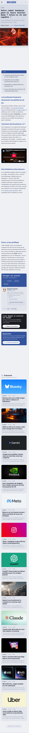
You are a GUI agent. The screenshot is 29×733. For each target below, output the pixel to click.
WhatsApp (6, 284)
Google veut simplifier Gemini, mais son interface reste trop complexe (13, 455)
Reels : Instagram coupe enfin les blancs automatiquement (14, 542)
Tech (3, 7)
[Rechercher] (21, 2)
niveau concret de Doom (11, 190)
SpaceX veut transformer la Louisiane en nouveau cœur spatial (11, 602)
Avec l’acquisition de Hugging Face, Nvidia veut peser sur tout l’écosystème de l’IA (13, 485)
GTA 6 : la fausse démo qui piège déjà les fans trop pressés (13, 657)
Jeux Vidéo (13, 308)
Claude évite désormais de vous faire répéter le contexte (13, 630)
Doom (8, 308)
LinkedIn (16, 281)
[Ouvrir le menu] (2, 2)
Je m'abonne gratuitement (12, 342)
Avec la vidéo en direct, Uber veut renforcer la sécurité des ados (13, 713)
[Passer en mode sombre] (25, 2)
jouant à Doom (21, 110)
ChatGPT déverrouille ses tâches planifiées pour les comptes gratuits (13, 573)
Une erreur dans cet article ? (16, 303)
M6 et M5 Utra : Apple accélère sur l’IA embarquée (12, 684)
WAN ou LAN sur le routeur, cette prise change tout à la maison (13, 428)
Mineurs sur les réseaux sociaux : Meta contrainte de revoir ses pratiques (13, 514)
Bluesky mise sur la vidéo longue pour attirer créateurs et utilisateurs (13, 399)
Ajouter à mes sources (12, 326)
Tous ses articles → (13, 299)
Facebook (9, 281)
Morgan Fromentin (5, 25)
